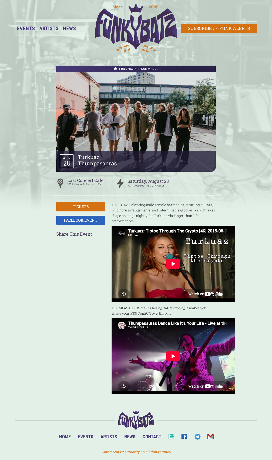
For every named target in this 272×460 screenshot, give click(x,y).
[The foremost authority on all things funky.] (136, 28)
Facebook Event (80, 220)
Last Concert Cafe (85, 180)
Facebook (184, 438)
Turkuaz (88, 156)
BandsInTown (171, 438)
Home (65, 436)
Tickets (81, 206)
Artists (49, 28)
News (69, 28)
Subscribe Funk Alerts (219, 28)
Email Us (210, 438)
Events (26, 28)
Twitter (197, 438)
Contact (152, 436)
